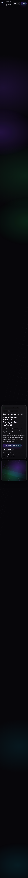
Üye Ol (24, 3)
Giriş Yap (16, 3)
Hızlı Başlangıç (8, 449)
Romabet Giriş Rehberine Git (12, 445)
